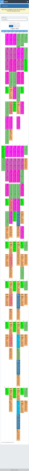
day (18, 26)
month (11, 26)
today (18, 23)
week (15, 26)
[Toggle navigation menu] (27, 1)
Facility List (3, 17)
